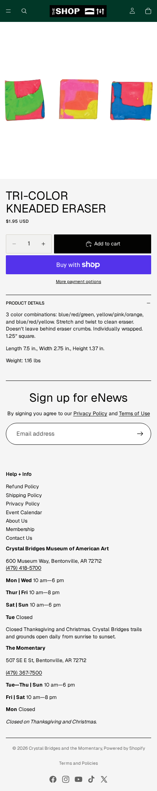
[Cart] (148, 11)
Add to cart (107, 243)
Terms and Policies (78, 763)
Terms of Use (134, 413)
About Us (16, 520)
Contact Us (19, 538)
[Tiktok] (91, 779)
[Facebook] (53, 779)
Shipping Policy (24, 495)
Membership (20, 529)
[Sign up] (140, 434)
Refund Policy (22, 487)
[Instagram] (65, 779)
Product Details (25, 303)
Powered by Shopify (124, 748)
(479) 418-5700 (23, 568)
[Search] (24, 11)
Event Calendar (24, 512)
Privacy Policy (90, 413)
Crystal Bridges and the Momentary (65, 748)
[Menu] (8, 11)
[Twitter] (104, 779)
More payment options (78, 281)
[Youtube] (78, 779)
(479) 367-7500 (24, 672)
